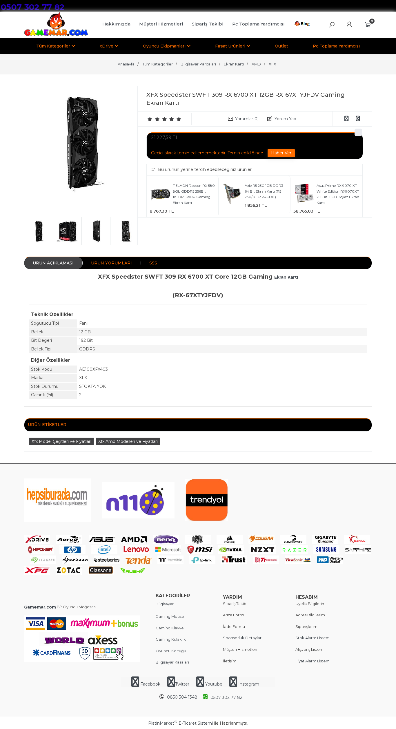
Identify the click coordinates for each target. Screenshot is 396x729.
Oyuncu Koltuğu (171, 650)
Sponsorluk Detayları (242, 637)
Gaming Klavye (170, 628)
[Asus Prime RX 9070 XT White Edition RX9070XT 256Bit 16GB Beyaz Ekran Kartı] (304, 194)
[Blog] (303, 24)
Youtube (213, 684)
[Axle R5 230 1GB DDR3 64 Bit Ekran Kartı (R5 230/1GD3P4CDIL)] (232, 194)
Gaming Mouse (170, 616)
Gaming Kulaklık (171, 639)
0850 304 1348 (182, 697)
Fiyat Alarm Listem (312, 661)
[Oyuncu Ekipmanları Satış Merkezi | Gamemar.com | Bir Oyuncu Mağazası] (56, 34)
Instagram (248, 684)
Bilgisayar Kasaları (172, 662)
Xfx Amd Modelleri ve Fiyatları (128, 441)
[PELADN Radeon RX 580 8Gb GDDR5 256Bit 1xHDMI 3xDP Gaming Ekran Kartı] (160, 194)
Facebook (150, 684)
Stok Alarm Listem (312, 637)
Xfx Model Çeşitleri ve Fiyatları (61, 441)
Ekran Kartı (286, 277)
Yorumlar (247, 118)
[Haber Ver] (281, 153)
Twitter (182, 684)
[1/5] (150, 119)
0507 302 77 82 (226, 697)
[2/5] (153, 119)
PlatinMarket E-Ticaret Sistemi (180, 723)
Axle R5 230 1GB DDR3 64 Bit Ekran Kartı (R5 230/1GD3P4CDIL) (264, 191)
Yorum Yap (285, 118)
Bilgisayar (165, 604)
